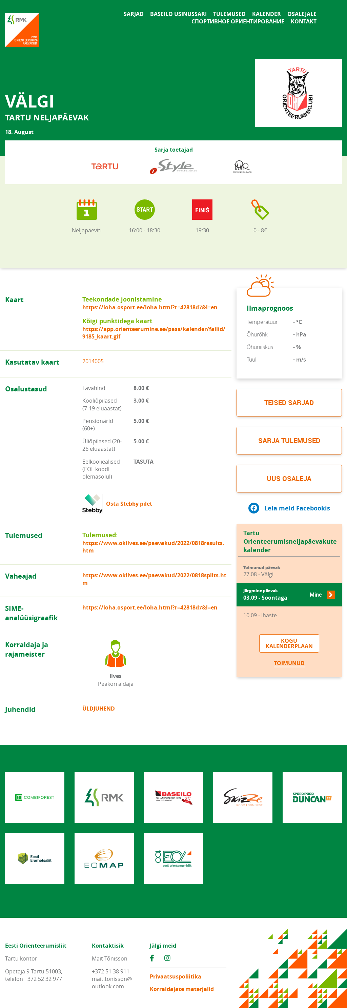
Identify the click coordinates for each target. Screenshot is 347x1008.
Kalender (266, 14)
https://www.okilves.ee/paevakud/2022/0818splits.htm (154, 578)
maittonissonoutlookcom (112, 982)
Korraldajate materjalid (182, 989)
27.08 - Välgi (261, 571)
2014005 (93, 361)
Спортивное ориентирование (237, 21)
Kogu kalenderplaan (289, 643)
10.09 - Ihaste (260, 615)
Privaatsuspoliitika (175, 976)
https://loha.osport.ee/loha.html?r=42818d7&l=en (150, 307)
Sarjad (134, 14)
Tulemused (229, 14)
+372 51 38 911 (110, 971)
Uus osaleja (289, 478)
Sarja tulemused (289, 440)
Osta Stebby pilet (129, 503)
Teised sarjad (289, 402)
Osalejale (302, 14)
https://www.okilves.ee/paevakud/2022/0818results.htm (153, 546)
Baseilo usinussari (178, 14)
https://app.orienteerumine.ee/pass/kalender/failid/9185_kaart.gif (153, 332)
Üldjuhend (98, 708)
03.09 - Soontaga (282, 594)
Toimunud (289, 663)
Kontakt (304, 21)
